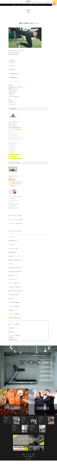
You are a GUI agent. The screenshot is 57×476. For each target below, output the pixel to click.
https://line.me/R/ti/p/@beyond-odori (13, 339)
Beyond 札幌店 (30, 456)
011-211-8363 (5, 421)
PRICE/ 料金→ (46, 362)
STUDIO (18, 4)
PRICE (40, 4)
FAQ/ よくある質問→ (46, 371)
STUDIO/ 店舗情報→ (46, 367)
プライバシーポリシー (28, 454)
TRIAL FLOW (40, 2)
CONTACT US (48, 2)
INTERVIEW (30, 4)
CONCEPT (14, 4)
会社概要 (23, 454)
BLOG (44, 4)
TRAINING (23, 4)
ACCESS (36, 2)
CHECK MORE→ (14, 408)
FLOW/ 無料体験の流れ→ (46, 375)
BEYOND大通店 (13, 77)
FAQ (44, 2)
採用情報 (33, 454)
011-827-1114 (14, 429)
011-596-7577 (40, 421)
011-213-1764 (31, 429)
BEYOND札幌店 (13, 73)
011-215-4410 (23, 421)
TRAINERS (35, 4)
